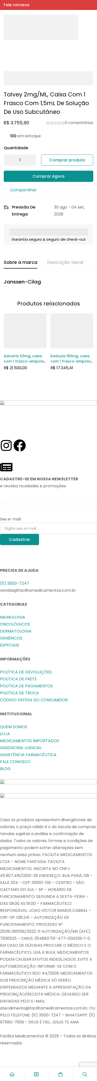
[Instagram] (6, 445)
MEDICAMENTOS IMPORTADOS (29, 741)
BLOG (5, 769)
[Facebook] (19, 445)
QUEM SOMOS (13, 727)
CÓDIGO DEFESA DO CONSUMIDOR (34, 700)
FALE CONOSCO (15, 762)
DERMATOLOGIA (16, 631)
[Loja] (36, 1074)
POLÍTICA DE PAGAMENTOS (26, 686)
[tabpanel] (48, 283)
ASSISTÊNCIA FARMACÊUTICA (28, 755)
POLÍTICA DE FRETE (18, 679)
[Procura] (80, 27)
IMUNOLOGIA (12, 617)
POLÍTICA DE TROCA (19, 693)
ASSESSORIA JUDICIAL (21, 748)
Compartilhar (23, 190)
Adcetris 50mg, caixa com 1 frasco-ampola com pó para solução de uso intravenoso (24, 364)
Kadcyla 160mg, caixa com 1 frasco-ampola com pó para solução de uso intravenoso (70, 364)
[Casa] (12, 1074)
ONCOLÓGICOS (15, 624)
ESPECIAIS (9, 645)
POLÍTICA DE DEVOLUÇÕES (26, 672)
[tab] (20, 262)
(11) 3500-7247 (14, 583)
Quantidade (16, 148)
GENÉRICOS (11, 638)
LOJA (5, 734)
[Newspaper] (6, 467)
